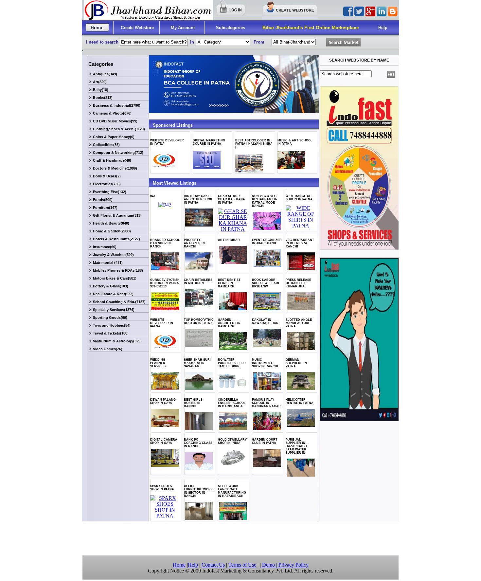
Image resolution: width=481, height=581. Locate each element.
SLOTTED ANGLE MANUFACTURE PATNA (299, 323)
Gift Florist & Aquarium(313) (117, 215)
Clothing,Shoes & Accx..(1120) (119, 129)
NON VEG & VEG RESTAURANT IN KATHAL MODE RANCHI (264, 201)
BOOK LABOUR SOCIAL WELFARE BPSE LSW (266, 283)
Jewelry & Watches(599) (113, 255)
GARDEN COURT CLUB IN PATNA (264, 441)
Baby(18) (100, 90)
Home (179, 565)
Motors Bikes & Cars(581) (114, 278)
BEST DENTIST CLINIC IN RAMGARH (229, 283)
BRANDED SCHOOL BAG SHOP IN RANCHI (165, 243)
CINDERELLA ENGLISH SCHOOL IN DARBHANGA (232, 403)
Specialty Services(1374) (113, 310)
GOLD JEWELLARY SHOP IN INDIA (232, 441)
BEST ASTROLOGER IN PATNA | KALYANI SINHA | (254, 144)
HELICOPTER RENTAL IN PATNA (299, 401)
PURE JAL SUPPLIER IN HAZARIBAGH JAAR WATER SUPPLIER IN (296, 446)
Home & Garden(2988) (112, 231)
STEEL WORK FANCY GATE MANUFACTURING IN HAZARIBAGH (232, 491)
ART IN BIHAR (229, 240)
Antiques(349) (105, 74)
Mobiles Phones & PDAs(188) (118, 270)
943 (152, 196)
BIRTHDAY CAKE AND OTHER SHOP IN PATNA (198, 199)
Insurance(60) (104, 247)
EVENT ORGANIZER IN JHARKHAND (267, 241)
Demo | (269, 565)
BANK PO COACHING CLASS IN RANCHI (198, 443)
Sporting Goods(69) (110, 317)
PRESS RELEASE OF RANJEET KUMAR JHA (298, 283)
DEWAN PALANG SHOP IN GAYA (163, 401)
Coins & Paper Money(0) (113, 137)
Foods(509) (103, 200)
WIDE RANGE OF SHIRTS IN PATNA (299, 197)
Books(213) (103, 98)
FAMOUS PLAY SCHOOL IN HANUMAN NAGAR (266, 403)
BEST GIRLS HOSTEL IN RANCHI (193, 403)
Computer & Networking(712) (118, 152)
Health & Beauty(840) (111, 223)
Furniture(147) (105, 207)
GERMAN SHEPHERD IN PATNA (296, 363)
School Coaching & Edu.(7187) (119, 302)
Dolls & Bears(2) (107, 176)
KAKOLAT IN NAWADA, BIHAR (265, 321)
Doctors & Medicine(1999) (115, 168)
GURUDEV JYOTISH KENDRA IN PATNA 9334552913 (165, 283)
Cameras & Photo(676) (112, 113)
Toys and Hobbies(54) (112, 325)
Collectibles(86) (106, 145)
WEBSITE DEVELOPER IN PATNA (161, 323)
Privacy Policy (293, 565)
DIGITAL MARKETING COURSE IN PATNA (209, 142)
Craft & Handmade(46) (112, 160)
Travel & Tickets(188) (111, 333)
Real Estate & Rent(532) (113, 294)
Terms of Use (242, 565)
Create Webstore (137, 27)
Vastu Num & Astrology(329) (117, 341)
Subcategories (230, 27)
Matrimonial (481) (108, 262)
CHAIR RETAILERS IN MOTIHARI (198, 281)
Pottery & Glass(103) (110, 286)
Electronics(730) (107, 184)
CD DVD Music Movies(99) (115, 121)
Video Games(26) (107, 349)
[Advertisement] (240, 538)
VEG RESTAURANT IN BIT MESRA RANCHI (300, 243)
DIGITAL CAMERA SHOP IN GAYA (163, 441)
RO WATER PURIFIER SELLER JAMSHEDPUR (232, 363)
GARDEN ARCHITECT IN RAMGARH (229, 323)
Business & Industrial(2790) (116, 105)
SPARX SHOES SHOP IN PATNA (162, 487)
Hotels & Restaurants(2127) (116, 239)
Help (382, 27)
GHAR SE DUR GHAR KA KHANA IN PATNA (231, 199)
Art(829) (100, 82)
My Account (183, 27)
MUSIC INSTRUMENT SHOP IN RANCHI (265, 363)
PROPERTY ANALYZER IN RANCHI (194, 243)
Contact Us (213, 565)
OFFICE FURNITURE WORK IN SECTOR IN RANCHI (198, 491)
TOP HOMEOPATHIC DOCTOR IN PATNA (199, 321)
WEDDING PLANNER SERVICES (158, 363)
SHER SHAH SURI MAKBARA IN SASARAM (197, 363)
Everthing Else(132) (109, 192)
